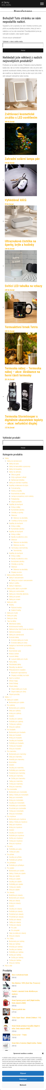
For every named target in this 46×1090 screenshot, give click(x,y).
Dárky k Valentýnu (15, 586)
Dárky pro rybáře (12, 700)
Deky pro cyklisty (15, 711)
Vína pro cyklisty (14, 727)
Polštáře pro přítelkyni (16, 865)
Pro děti (14, 928)
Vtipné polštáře (16, 502)
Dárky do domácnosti (14, 461)
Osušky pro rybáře (15, 882)
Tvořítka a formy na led (19, 521)
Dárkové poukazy (15, 632)
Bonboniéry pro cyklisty (17, 708)
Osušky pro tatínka (15, 949)
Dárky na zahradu (15, 472)
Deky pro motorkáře (16, 797)
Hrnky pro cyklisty (15, 713)
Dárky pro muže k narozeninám (22, 580)
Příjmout (23, 1073)
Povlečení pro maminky (17, 773)
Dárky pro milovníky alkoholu (18, 594)
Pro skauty (10, 892)
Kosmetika (12, 762)
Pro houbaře (11, 730)
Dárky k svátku (14, 583)
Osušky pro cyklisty (15, 719)
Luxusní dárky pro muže (19, 659)
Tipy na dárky (11, 621)
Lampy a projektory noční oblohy (22, 496)
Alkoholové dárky (15, 624)
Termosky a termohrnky (19, 548)
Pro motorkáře (12, 789)
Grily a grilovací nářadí (18, 477)
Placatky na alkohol (15, 667)
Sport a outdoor (14, 678)
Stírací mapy (13, 681)
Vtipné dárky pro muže (19, 689)
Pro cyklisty (11, 705)
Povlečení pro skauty (16, 914)
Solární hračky (16, 610)
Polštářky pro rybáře (16, 884)
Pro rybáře (10, 868)
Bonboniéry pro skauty (16, 898)
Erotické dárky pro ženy (19, 643)
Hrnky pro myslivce (15, 827)
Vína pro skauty (14, 936)
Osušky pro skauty (15, 909)
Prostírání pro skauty (16, 917)
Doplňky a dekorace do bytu (18, 485)
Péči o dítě (8, 966)
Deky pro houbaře (15, 735)
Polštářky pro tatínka (16, 952)
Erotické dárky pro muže (19, 640)
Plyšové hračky (16, 608)
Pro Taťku (10, 939)
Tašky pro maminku (16, 781)
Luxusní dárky (14, 656)
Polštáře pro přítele (15, 860)
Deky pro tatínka (14, 944)
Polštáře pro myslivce (16, 835)
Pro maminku (11, 751)
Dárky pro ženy (12, 618)
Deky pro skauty (14, 901)
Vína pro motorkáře (15, 814)
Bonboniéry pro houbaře (17, 732)
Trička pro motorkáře (16, 811)
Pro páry (10, 846)
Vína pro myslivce (15, 844)
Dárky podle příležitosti (14, 575)
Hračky (11, 605)
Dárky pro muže (12, 613)
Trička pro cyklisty (15, 724)
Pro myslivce (11, 816)
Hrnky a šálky (15, 507)
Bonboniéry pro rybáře (16, 702)
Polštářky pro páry (15, 849)
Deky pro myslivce (15, 825)
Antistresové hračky (16, 627)
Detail (12, 122)
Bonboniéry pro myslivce (17, 819)
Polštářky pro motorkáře (17, 806)
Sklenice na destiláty (20, 518)
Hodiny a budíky (16, 491)
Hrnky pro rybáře (14, 879)
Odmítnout (23, 1079)
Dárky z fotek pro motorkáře (18, 795)
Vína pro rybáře (14, 890)
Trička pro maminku (16, 784)
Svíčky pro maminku (16, 776)
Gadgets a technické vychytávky (20, 646)
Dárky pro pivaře (14, 597)
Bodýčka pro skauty (16, 895)
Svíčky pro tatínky (15, 955)
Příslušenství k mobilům (17, 670)
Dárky (7, 458)
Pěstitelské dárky (15, 664)
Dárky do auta (14, 464)
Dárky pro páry (12, 616)
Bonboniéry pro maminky (17, 754)
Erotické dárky (14, 637)
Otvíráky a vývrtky (17, 513)
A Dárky (5, 2)
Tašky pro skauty (15, 922)
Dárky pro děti (11, 602)
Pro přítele (10, 854)
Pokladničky (15, 499)
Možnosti (23, 1085)
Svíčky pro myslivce (16, 838)
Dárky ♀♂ (8, 697)
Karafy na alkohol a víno (19, 537)
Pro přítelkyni (11, 863)
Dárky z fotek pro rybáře (17, 873)
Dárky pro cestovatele (16, 591)
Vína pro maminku (15, 787)
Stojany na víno (16, 572)
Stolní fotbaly (13, 683)
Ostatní (11, 716)
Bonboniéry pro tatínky (16, 941)
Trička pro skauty (15, 925)
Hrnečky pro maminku (16, 759)
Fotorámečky (15, 488)
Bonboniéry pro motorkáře (18, 792)
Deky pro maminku (15, 757)
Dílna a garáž (15, 475)
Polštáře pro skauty (16, 911)
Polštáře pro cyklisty (16, 722)
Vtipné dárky (13, 686)
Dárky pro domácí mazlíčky (18, 483)
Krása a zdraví (14, 654)
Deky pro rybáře (14, 876)
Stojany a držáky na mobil (20, 675)
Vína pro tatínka (14, 963)
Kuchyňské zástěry (17, 510)
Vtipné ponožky (14, 694)
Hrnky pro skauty (15, 903)
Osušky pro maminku (16, 768)
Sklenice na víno (18, 545)
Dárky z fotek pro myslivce (18, 822)
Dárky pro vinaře (14, 599)
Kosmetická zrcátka (18, 494)
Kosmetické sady (15, 651)
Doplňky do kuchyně (16, 504)
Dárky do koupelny (15, 469)
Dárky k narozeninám (16, 578)
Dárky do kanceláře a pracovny (19, 466)
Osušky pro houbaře (16, 740)
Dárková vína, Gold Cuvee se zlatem (21, 629)
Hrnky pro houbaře (15, 738)
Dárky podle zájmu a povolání (17, 589)
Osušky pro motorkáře (16, 803)
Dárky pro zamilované (16, 635)
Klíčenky (12, 648)
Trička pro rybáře (15, 887)
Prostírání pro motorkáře (17, 808)
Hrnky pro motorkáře (16, 800)
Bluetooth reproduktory (19, 673)
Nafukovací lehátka (17, 480)
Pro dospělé (15, 930)
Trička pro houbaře (15, 746)
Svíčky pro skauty (15, 920)
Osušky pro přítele (15, 857)
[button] (43, 1053)
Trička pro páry (14, 852)
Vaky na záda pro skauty (17, 933)
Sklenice (14, 515)
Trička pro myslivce (15, 841)
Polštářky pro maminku (17, 770)
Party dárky (13, 662)
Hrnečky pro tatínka (15, 947)
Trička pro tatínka (15, 960)
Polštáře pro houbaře (16, 743)
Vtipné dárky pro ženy (18, 692)
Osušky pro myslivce (16, 833)
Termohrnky (17, 551)
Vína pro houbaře (15, 749)
